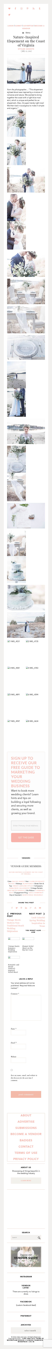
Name (13, 1028)
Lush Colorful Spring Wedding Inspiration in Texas (37, 921)
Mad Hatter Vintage (16, 890)
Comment (15, 993)
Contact (26, 1146)
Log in (31, 1342)
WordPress (23, 1342)
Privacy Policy (26, 1159)
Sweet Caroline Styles (23, 886)
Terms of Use (26, 1152)
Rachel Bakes (18, 881)
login (11, 26)
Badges (26, 1140)
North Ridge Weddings (32, 895)
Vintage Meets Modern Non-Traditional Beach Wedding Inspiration (15, 925)
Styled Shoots (26, 49)
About (26, 1115)
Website (13, 1056)
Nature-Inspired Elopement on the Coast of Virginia (26, 873)
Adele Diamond (35, 893)
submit (18, 26)
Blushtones (28, 883)
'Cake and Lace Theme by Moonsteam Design (25, 1339)
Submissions (26, 1128)
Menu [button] (28, 33)
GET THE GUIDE (26, 837)
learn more (26, 1180)
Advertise (26, 1121)
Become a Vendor (26, 1134)
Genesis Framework (35, 1340)
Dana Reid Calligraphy (19, 888)
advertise (28, 26)
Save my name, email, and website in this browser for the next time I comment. (24, 1077)
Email (14, 1042)
